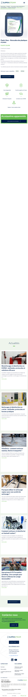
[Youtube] (15, 660)
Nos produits (3, 669)
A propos (3, 666)
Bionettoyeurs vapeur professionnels (19, 674)
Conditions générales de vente (6, 672)
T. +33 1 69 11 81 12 (13, 655)
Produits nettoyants (12, 7)
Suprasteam (3, 6)
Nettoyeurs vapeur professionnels (19, 667)
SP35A (22, 71)
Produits (8, 6)
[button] (24, 2)
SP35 (17, 71)
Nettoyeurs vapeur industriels (19, 671)
